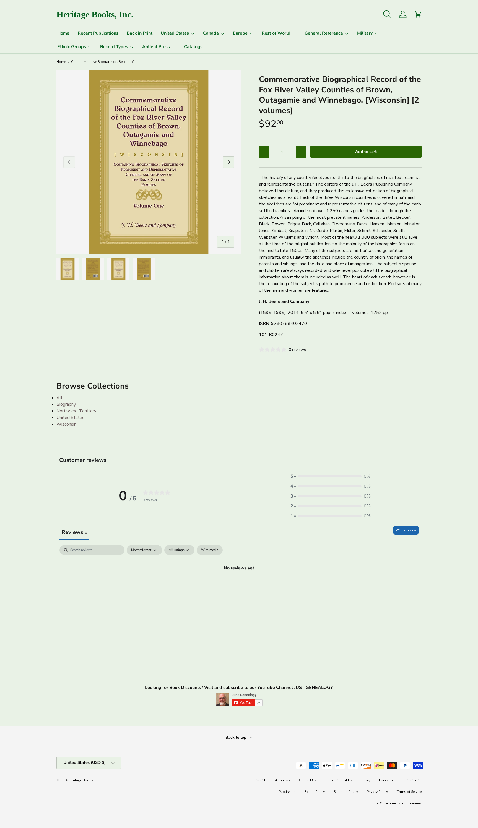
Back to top (236, 737)
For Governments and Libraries (398, 803)
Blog (366, 780)
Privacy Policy (377, 792)
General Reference (324, 33)
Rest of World (276, 33)
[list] (149, 162)
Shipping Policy (346, 792)
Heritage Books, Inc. (84, 780)
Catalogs (193, 47)
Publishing (287, 792)
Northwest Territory (76, 411)
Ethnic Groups (71, 47)
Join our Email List (339, 780)
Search (261, 780)
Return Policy (315, 792)
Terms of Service (409, 792)
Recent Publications (98, 33)
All (59, 398)
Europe (240, 33)
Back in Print (139, 33)
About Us (282, 780)
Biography (66, 404)
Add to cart (366, 151)
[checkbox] (210, 550)
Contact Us (307, 780)
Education (387, 780)
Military (365, 33)
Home (63, 33)
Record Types (114, 47)
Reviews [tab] (74, 532)
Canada (211, 33)
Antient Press (156, 47)
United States (175, 33)
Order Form (413, 780)
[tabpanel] (239, 586)
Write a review (406, 530)
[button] (330, 476)
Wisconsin (66, 424)
